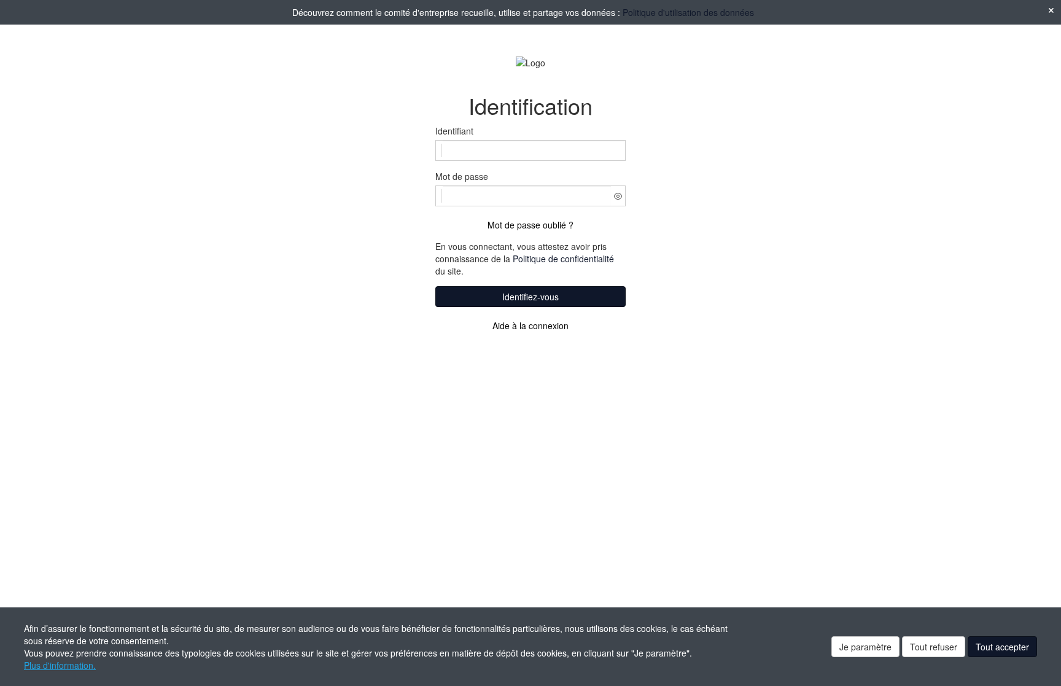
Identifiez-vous (530, 296)
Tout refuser (933, 647)
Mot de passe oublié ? (530, 225)
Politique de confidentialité (563, 258)
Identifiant (454, 131)
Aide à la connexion (530, 325)
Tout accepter (1002, 647)
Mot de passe (461, 176)
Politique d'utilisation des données (688, 12)
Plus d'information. (60, 665)
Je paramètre (865, 647)
